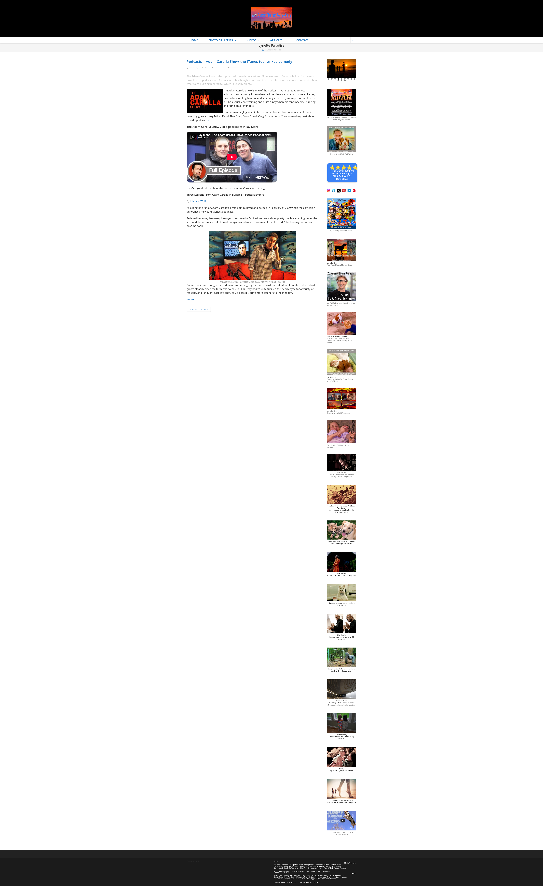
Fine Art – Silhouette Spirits (310, 868)
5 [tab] (341, 79)
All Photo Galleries (281, 864)
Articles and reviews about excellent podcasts (221, 68)
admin (191, 68)
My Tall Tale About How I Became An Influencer (341, 304)
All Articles (278, 875)
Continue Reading (197, 309)
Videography (284, 871)
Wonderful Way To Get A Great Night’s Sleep (340, 380)
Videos (276, 872)
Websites (295, 879)
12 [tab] (344, 80)
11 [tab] (341, 80)
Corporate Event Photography (302, 864)
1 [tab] (328, 79)
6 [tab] (345, 79)
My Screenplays (336, 875)
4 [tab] (338, 79)
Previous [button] (330, 68)
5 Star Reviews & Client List (308, 882)
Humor (287, 879)
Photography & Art (323, 877)
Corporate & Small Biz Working (286, 868)
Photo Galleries (350, 863)
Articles (353, 873)
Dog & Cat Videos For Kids (284, 877)
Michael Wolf (198, 201)
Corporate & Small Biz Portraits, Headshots (291, 866)
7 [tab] (348, 79)
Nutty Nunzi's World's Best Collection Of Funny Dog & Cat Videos (340, 340)
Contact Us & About (288, 882)
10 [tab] (338, 80)
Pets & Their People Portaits (335, 868)
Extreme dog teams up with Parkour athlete (342, 833)
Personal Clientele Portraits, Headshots (325, 866)
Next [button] (353, 68)
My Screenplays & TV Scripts (341, 230)
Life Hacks (278, 879)
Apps (313, 879)
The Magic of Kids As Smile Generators (338, 446)
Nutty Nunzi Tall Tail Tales (341, 154)
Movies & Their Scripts (305, 877)
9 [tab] (354, 79)
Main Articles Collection (326, 879)
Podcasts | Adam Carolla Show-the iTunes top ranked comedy (239, 61)
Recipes (336, 877)
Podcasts (305, 879)
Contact (277, 882)
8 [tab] (351, 79)
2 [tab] (332, 79)
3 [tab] (335, 79)
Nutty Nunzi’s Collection (320, 871)
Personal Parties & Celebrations (328, 864)
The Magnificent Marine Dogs (339, 265)
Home (276, 861)
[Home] (263, 49)
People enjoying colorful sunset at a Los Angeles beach (341, 118)
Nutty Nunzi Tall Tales (300, 871)
